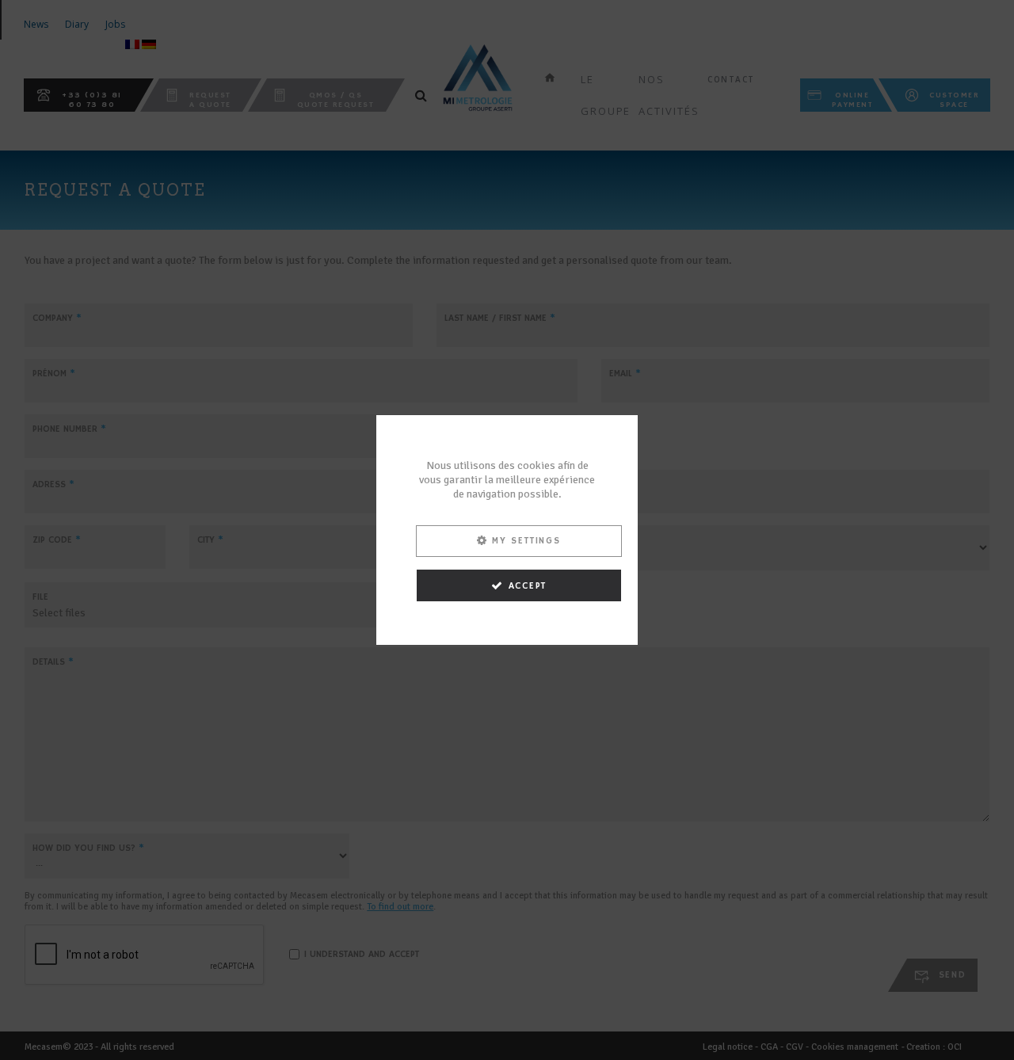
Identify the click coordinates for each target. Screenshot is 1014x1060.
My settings (526, 541)
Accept (528, 586)
